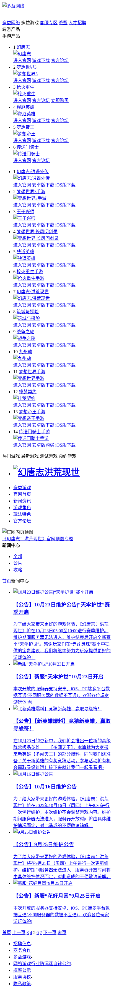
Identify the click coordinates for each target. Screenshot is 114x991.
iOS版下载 (65, 185)
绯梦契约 (28, 391)
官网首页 (22, 494)
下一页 (49, 932)
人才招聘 (77, 22)
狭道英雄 (25, 251)
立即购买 (60, 100)
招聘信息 (22, 943)
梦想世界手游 (32, 371)
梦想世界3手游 (31, 191)
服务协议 (22, 977)
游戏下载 (41, 60)
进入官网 (22, 60)
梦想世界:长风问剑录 (37, 231)
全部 (17, 556)
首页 (6, 581)
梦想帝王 (25, 127)
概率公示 (22, 970)
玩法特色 (22, 514)
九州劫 (25, 351)
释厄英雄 (25, 107)
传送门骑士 (28, 147)
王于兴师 (25, 211)
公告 (17, 563)
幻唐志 (23, 47)
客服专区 (49, 22)
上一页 (18, 932)
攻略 (17, 569)
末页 (62, 932)
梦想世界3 (27, 67)
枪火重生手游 (30, 271)
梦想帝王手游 (32, 411)
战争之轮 (25, 331)
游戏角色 (22, 507)
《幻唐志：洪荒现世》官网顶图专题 (37, 538)
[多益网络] (13, 6)
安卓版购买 (43, 445)
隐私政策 (22, 983)
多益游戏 (22, 487)
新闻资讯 (22, 501)
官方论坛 (60, 60)
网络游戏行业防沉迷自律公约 (42, 963)
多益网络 (11, 22)
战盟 (63, 22)
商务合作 (22, 950)
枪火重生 (25, 87)
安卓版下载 (43, 185)
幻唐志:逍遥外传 (33, 171)
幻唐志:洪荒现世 (33, 291)
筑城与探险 (28, 311)
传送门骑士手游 (34, 431)
